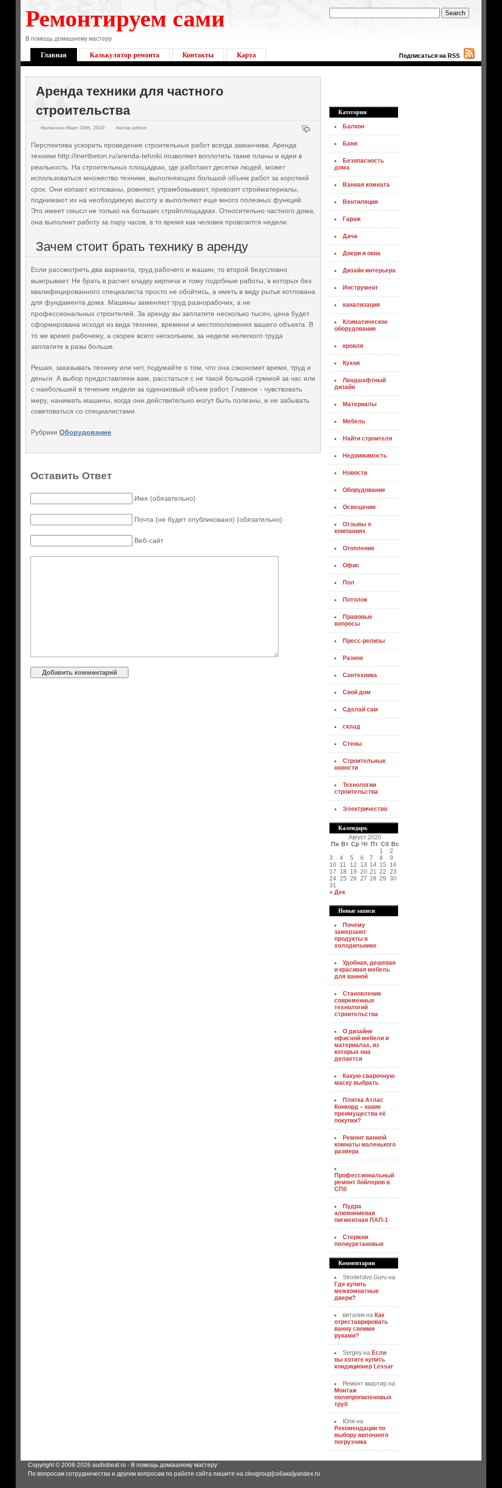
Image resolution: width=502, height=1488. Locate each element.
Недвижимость (365, 455)
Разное (353, 658)
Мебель (354, 421)
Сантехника (360, 675)
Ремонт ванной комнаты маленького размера (365, 1144)
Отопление (359, 548)
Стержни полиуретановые (359, 1240)
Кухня (351, 363)
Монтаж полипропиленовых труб (363, 1397)
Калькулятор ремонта (124, 54)
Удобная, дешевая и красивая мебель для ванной (365, 969)
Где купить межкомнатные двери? (356, 1291)
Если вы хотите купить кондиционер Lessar (363, 1359)
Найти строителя (367, 438)
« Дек (337, 892)
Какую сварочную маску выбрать (364, 1079)
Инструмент (360, 287)
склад (351, 726)
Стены (352, 743)
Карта (246, 54)
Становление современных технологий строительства (357, 1004)
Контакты (198, 54)
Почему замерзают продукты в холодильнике (355, 935)
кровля (353, 345)
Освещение (359, 507)
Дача (350, 236)
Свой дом (357, 692)
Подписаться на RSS (429, 55)
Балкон (353, 126)
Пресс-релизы (364, 640)
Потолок (355, 599)
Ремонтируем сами (125, 17)
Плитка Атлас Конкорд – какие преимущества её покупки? (360, 1110)
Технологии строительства (356, 788)
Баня (350, 143)
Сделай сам (360, 709)
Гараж (352, 219)
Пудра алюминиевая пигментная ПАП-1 (361, 1213)
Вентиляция (360, 201)
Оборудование (85, 432)
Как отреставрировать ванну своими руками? (361, 1325)
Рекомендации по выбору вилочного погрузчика (361, 1435)
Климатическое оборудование (361, 325)
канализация (361, 304)
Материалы (359, 404)
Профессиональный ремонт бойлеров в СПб (364, 1182)
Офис (351, 565)
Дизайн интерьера (369, 270)
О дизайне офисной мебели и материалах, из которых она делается (361, 1045)
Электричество (365, 808)
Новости (355, 472)
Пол (348, 582)
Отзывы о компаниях (352, 528)
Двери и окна (361, 253)
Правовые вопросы (353, 620)
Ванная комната (366, 184)
